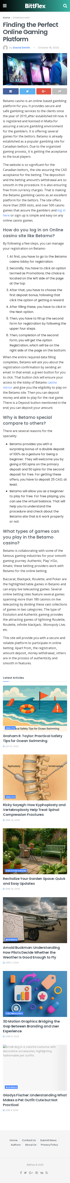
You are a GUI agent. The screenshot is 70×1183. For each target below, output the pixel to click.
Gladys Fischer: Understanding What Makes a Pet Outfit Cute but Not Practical (35, 1100)
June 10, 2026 (12, 1036)
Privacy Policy (49, 1145)
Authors (16, 1145)
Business (11, 939)
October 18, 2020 (48, 47)
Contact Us (29, 1140)
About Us (30, 1145)
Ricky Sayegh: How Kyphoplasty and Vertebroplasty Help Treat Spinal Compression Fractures (34, 809)
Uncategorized (16, 870)
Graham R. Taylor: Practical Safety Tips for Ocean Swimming (32, 738)
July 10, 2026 (11, 746)
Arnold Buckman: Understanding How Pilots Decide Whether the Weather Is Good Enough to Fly (31, 952)
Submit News (48, 1140)
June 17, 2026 (12, 962)
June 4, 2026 (11, 1110)
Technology (14, 1013)
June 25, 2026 (12, 888)
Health (10, 728)
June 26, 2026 (12, 820)
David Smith (21, 47)
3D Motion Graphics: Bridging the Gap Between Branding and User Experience (31, 1026)
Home (6, 17)
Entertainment (21, 17)
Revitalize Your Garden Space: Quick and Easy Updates (34, 881)
